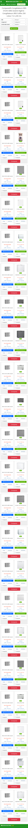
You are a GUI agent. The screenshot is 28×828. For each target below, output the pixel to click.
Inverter (22, 315)
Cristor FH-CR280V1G (20, 176)
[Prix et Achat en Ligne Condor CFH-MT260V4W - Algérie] (20, 433)
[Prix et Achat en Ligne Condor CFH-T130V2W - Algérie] (20, 38)
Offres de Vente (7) (21, 284)
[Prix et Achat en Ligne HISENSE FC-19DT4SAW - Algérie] (20, 268)
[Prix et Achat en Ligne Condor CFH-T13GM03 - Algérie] (20, 71)
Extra (21, 311)
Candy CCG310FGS (20, 669)
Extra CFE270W (20, 702)
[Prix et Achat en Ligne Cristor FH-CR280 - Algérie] (20, 202)
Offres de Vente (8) (21, 251)
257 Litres (22, 609)
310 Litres (22, 675)
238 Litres (22, 807)
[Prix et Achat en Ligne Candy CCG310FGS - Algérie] (20, 663)
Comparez (14, 28)
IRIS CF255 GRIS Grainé (7, 44)
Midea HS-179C (20, 242)
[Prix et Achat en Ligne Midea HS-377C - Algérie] (20, 762)
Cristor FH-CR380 (20, 604)
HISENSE (20, 279)
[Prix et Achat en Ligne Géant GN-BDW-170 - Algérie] (20, 136)
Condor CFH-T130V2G (21, 110)
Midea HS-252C (20, 538)
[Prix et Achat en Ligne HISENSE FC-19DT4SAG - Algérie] (20, 334)
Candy (20, 476)
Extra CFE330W (20, 373)
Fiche (4, 56)
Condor (20, 48)
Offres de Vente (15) (20, 646)
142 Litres (22, 181)
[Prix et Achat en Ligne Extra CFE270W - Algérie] (20, 696)
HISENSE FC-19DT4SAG (20, 340)
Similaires (10, 56)
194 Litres (22, 478)
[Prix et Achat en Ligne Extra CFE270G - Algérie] (20, 301)
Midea (20, 246)
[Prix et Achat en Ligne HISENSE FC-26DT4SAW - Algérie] (20, 630)
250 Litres (9, 50)
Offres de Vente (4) (21, 52)
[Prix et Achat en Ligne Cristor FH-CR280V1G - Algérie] (20, 169)
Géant (20, 147)
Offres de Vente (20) (20, 481)
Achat (3, 4)
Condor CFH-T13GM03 (21, 77)
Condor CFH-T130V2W (21, 44)
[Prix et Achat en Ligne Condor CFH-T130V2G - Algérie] (20, 104)
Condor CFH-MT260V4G (20, 505)
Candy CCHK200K (21, 472)
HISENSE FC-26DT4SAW (20, 637)
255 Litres (22, 379)
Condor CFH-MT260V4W (20, 439)
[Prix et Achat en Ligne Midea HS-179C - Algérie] (20, 235)
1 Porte (18, 181)
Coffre (5, 50)
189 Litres (22, 642)
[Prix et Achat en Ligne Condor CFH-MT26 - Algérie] (20, 564)
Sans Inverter (10, 51)
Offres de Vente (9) (21, 679)
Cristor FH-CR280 (20, 209)
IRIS (7, 48)
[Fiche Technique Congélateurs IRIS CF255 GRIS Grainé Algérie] (7, 38)
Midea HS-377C (20, 768)
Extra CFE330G (20, 406)
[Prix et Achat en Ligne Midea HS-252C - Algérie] (20, 531)
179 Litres (22, 247)
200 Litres (22, 313)
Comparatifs (22, 4)
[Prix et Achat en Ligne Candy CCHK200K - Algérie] (20, 466)
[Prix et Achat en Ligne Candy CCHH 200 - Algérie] (20, 729)
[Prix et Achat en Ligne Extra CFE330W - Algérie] (20, 367)
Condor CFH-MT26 (20, 571)
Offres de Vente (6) (21, 383)
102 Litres (22, 50)
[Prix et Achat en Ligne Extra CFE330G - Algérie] (20, 400)
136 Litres (22, 280)
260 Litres (22, 445)
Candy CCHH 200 (20, 735)
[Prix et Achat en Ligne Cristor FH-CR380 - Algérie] (20, 597)
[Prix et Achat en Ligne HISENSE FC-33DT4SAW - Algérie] (20, 795)
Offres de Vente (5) (21, 118)
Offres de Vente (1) (21, 185)
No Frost (17, 183)
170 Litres (22, 149)
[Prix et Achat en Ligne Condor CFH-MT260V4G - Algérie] (20, 498)
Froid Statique (4, 51)
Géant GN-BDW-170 (20, 143)
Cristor (20, 180)
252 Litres (22, 544)
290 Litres (22, 774)
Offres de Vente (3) (21, 218)
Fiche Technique (12, 4)
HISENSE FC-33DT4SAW (20, 801)
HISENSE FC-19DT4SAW (20, 275)
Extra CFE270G (20, 307)
